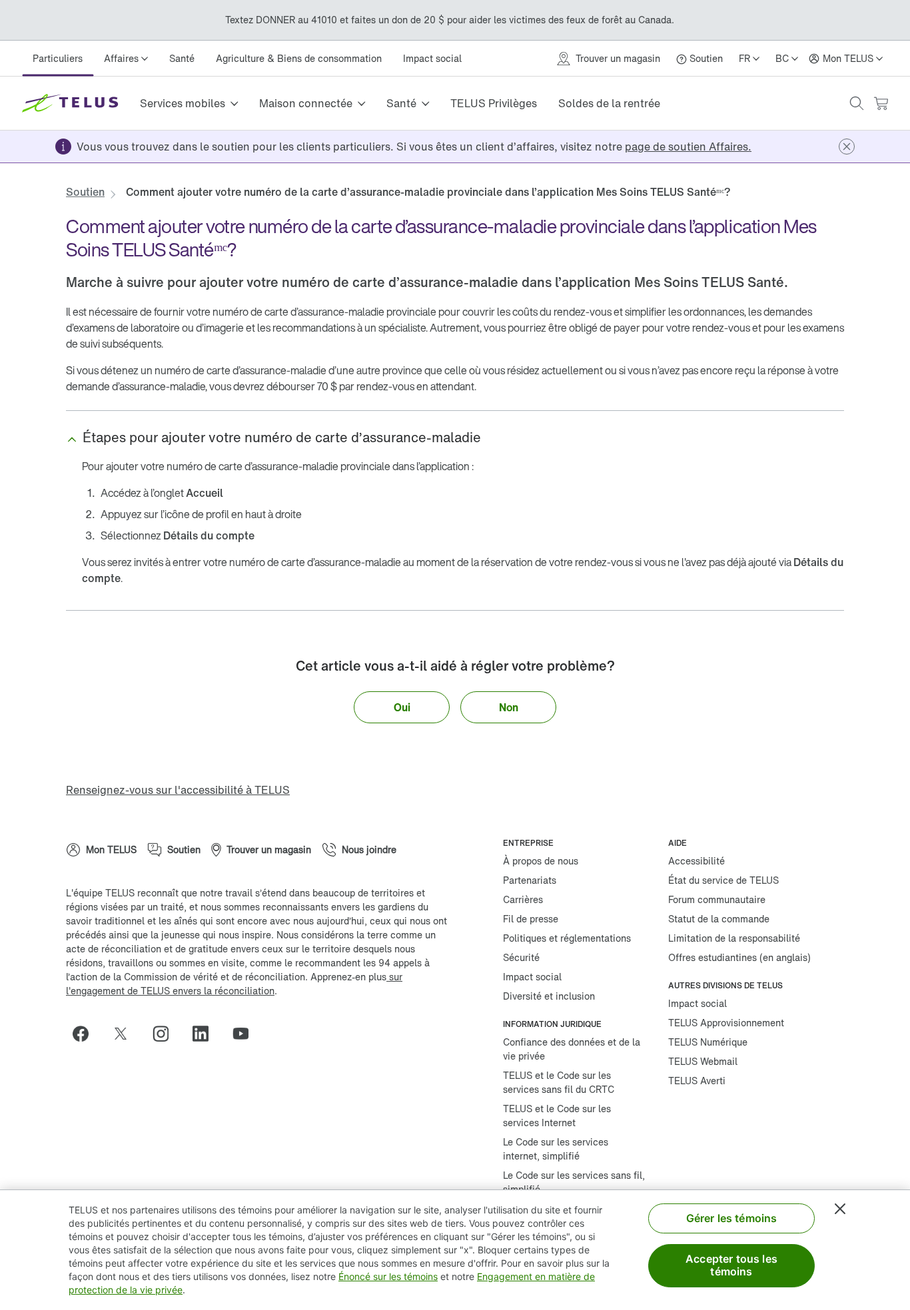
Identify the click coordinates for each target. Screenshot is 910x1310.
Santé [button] (401, 103)
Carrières (523, 899)
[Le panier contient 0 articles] (880, 104)
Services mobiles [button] (182, 103)
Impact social (432, 58)
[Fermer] (840, 1208)
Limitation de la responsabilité (734, 938)
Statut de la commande (718, 919)
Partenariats (529, 880)
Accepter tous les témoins (731, 1265)
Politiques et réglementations (567, 938)
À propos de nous (540, 861)
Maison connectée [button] (305, 103)
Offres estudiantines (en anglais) (739, 957)
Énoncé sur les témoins (388, 1276)
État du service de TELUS (723, 880)
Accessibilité (696, 861)
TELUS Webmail (702, 1061)
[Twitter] (126, 1033)
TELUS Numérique (707, 1042)
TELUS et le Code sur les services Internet (557, 1116)
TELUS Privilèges (493, 103)
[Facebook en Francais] (86, 1033)
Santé (182, 58)
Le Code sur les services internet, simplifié (555, 1149)
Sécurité (521, 957)
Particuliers (58, 58)
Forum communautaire (716, 899)
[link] (688, 146)
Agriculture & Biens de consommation (299, 58)
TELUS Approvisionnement (726, 1023)
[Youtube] (246, 1033)
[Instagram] (166, 1033)
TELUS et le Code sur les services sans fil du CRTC (558, 1082)
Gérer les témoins (731, 1218)
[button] (856, 103)
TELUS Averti (696, 1081)
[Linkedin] (206, 1033)
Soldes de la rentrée (609, 103)
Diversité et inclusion (549, 996)
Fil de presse (530, 919)
